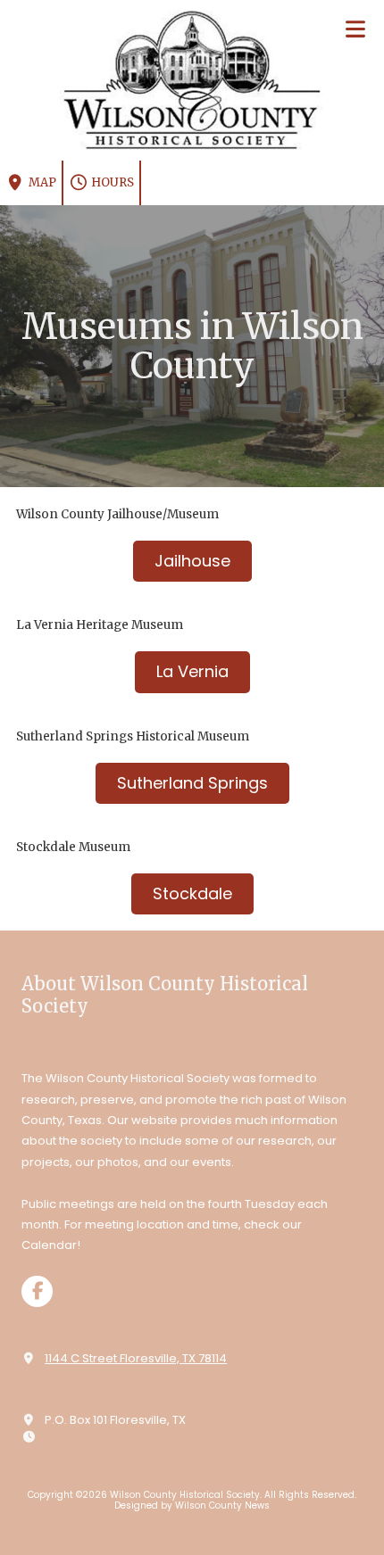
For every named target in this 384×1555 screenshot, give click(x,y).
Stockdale (192, 893)
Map (41, 182)
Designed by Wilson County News (192, 1505)
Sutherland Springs (192, 783)
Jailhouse (192, 561)
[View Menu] (355, 29)
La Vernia (192, 671)
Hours (111, 182)
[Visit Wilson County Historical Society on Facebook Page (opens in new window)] (37, 1291)
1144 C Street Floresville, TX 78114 (136, 1358)
